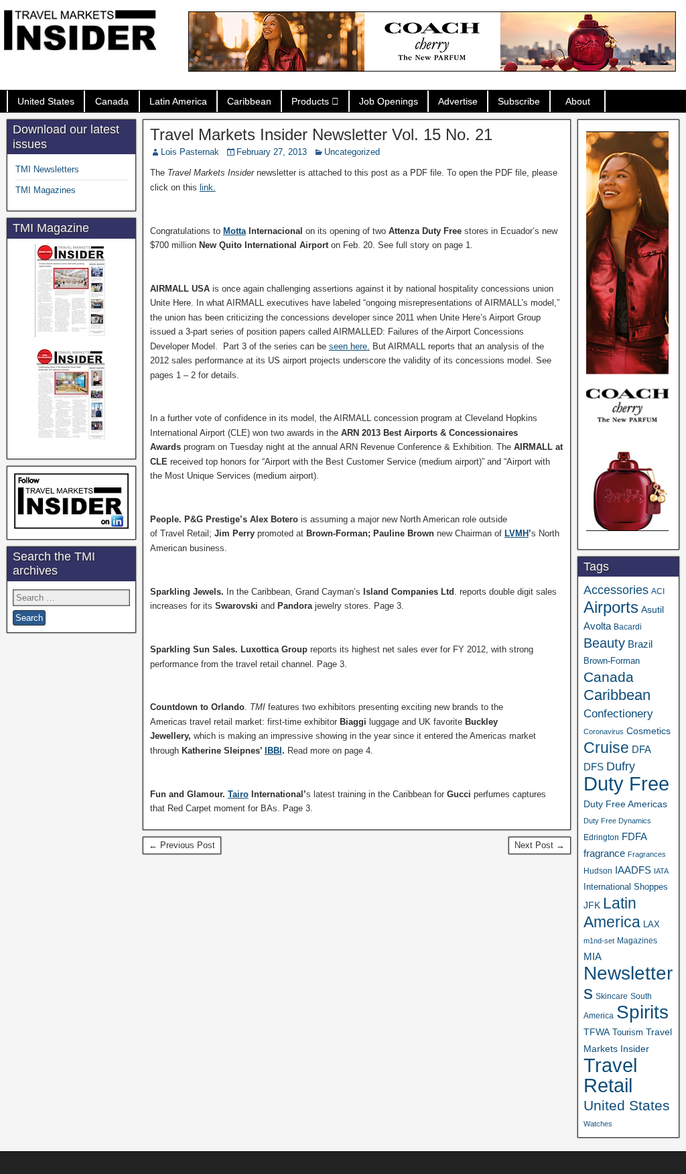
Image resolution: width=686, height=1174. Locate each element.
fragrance (604, 853)
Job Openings (388, 101)
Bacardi (628, 627)
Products (310, 101)
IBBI (273, 751)
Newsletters (628, 983)
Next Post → (539, 845)
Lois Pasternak (190, 152)
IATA (661, 871)
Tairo (238, 794)
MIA (593, 956)
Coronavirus (604, 731)
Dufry (620, 766)
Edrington (601, 837)
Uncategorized (352, 152)
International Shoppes (626, 887)
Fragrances (647, 854)
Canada (112, 101)
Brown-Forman (612, 661)
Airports (611, 607)
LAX (651, 924)
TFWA (597, 1031)
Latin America (178, 101)
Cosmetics (648, 730)
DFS (594, 767)
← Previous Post (182, 845)
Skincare (612, 996)
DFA (641, 749)
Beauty (604, 643)
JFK (592, 905)
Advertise (458, 101)
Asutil (652, 609)
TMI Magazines (45, 190)
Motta (234, 231)
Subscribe (519, 101)
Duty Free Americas (625, 804)
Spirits (642, 1012)
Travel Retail (610, 1075)
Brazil (640, 644)
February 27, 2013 (271, 152)
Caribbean (249, 101)
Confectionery (618, 713)
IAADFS (633, 870)
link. (208, 187)
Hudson (598, 871)
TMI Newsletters (47, 169)
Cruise (606, 747)
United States (45, 101)
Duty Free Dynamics (617, 821)
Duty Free (626, 783)
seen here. (349, 346)
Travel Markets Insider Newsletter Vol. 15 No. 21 (321, 134)
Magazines (637, 940)
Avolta (597, 626)
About (577, 101)
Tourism (627, 1032)
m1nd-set (599, 941)
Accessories (616, 590)
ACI (658, 591)
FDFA (634, 836)
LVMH (516, 533)
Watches (598, 1124)
